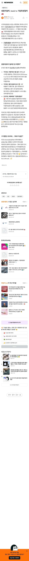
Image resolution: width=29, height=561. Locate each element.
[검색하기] (21, 2)
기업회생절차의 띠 (9, 27)
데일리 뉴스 (4, 7)
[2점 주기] (13, 185)
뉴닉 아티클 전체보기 (14, 385)
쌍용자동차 (19, 196)
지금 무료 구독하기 (14, 558)
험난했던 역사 (14, 68)
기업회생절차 (7, 43)
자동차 (13, 196)
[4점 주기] (16, 185)
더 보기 (24, 201)
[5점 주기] (18, 185)
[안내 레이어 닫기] (27, 551)
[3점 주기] (14, 185)
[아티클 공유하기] (23, 18)
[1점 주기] (11, 185)
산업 (8, 196)
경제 (3, 196)
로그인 (25, 2)
